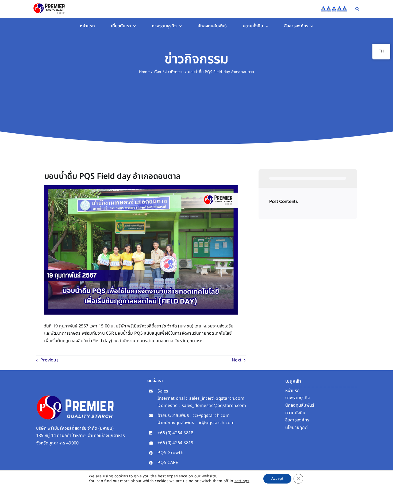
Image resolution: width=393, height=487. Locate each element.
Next (236, 360)
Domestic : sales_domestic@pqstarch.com (201, 405)
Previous (49, 360)
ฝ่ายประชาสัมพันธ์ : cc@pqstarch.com (193, 415)
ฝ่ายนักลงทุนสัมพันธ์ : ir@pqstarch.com (195, 423)
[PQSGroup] (50, 3)
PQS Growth (170, 453)
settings (241, 481)
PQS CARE (167, 462)
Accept (277, 478)
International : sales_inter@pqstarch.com (200, 398)
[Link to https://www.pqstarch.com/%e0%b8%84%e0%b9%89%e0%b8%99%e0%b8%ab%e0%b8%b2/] (357, 9)
